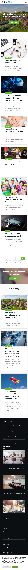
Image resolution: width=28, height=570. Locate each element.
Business (14, 11)
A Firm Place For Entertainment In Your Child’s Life (13, 199)
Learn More (14, 22)
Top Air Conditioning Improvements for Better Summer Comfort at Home (12, 432)
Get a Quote (14, 278)
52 (15, 262)
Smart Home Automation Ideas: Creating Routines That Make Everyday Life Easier (13, 442)
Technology (6, 538)
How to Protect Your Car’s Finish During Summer (12, 426)
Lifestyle (8, 57)
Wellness (8, 126)
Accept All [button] (14, 566)
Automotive (6, 544)
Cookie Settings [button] (6, 566)
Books (7, 231)
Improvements (6, 541)
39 (18, 258)
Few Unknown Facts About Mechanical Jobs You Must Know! (13, 98)
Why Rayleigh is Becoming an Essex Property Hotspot (12, 315)
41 (7, 262)
